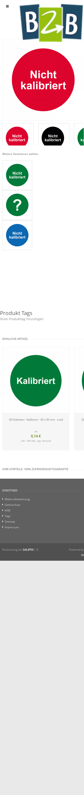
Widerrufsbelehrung (17, 499)
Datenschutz (12, 505)
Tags (8, 516)
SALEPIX (28, 550)
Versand (46, 440)
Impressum (12, 527)
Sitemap (10, 521)
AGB (7, 510)
